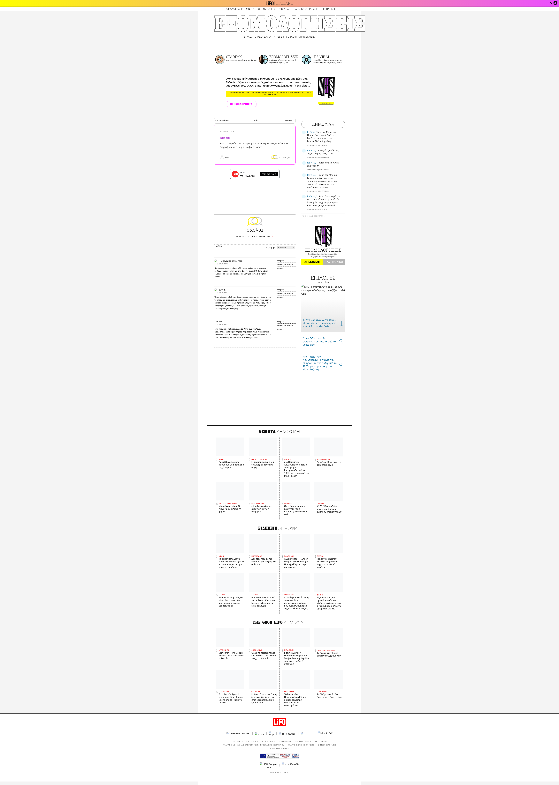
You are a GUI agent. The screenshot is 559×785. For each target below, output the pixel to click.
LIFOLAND (284, 3)
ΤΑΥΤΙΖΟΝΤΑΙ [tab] (334, 262)
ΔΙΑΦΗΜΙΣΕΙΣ (284, 741)
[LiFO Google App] (268, 765)
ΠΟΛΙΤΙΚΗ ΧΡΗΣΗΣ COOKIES (301, 745)
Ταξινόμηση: (271, 247)
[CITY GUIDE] (288, 733)
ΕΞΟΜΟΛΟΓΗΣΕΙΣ (233, 8)
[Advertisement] (279, 400)
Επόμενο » (289, 120)
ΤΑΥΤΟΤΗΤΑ (237, 741)
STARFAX (234, 56)
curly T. (222, 290)
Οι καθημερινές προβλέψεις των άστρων (241, 60)
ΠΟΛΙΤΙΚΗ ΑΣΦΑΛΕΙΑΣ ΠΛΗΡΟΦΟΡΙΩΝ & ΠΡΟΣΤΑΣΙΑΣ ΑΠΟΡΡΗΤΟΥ (253, 745)
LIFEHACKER (328, 8)
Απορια (225, 138)
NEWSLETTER (268, 741)
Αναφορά (280, 261)
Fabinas (218, 322)
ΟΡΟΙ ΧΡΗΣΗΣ (321, 741)
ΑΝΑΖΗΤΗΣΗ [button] (326, 103)
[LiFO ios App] (290, 765)
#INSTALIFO (253, 8)
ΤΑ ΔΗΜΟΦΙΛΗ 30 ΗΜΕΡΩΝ (313, 216)
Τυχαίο (255, 120)
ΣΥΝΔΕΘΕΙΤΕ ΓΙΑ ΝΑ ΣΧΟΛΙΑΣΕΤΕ (253, 236)
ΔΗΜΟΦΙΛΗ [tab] (312, 262)
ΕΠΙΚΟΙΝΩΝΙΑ (252, 741)
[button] (4, 3)
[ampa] (259, 733)
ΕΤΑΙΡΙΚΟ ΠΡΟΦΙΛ (303, 741)
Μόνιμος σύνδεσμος (285, 264)
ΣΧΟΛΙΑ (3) (284, 157)
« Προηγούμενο (222, 120)
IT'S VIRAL (284, 8)
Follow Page (269, 174)
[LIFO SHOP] (325, 733)
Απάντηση (280, 268)
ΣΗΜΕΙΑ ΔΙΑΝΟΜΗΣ (327, 745)
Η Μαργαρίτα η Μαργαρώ (231, 261)
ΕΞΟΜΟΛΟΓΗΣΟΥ (241, 104)
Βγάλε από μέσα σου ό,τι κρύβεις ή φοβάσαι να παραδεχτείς (282, 61)
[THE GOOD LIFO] (271, 733)
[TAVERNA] (307, 733)
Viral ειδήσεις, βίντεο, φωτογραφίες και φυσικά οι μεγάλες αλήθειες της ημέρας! (328, 61)
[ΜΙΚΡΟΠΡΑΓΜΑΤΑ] (238, 733)
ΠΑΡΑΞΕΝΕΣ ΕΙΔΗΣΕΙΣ (305, 8)
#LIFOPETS (269, 8)
